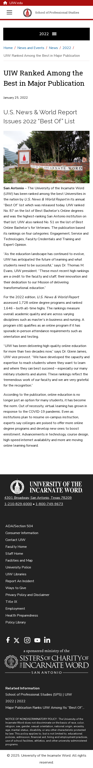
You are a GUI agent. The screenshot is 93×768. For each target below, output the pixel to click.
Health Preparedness (21, 615)
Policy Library (15, 622)
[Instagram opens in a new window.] (26, 640)
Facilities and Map (19, 560)
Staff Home (14, 553)
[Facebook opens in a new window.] (8, 640)
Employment (15, 608)
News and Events (30, 48)
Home (8, 48)
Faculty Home (16, 546)
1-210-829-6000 (18, 504)
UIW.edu (16, 3)
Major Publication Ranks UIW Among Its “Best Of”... (44, 707)
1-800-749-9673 (49, 504)
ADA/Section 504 (19, 526)
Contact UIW (15, 539)
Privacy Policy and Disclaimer (27, 594)
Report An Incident (19, 581)
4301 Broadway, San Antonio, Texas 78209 (38, 497)
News (53, 48)
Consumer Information (21, 533)
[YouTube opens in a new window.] (37, 640)
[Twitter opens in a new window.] (16, 640)
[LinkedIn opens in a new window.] (47, 640)
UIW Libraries (15, 574)
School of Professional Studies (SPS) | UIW (38, 694)
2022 (67, 48)
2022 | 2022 (15, 701)
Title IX (11, 601)
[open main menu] (11, 12)
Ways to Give (15, 588)
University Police (18, 567)
